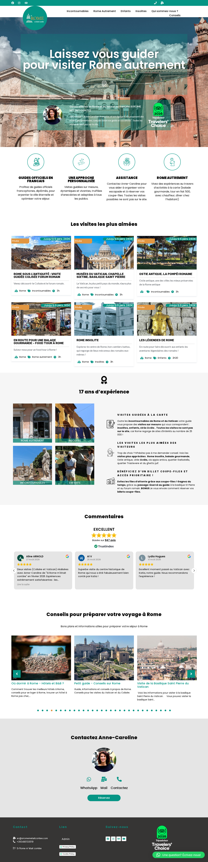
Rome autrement (32, 440)
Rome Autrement (104, 11)
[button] (194, 570)
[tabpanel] (41, 668)
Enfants (126, 11)
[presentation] (38, 710)
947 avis (110, 540)
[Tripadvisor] (118, 839)
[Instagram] (113, 839)
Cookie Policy (68, 854)
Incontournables (78, 11)
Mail (104, 788)
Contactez (119, 788)
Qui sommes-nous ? (164, 11)
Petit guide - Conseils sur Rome (97, 683)
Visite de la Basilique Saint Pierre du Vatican (163, 685)
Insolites (141, 11)
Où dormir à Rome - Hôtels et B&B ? (37, 683)
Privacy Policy (69, 847)
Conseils (175, 15)
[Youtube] (124, 839)
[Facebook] (108, 839)
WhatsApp (88, 788)
